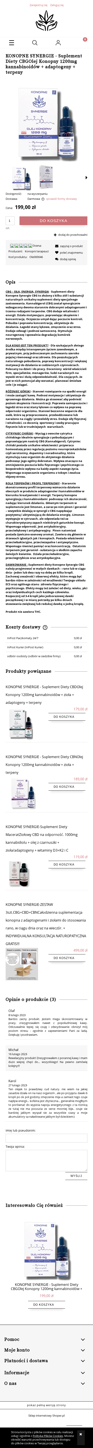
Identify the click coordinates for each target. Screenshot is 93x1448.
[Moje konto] (58, 43)
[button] (11, 42)
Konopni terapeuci (37, 251)
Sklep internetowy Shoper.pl (46, 1415)
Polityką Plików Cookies (48, 1436)
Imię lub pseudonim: (21, 1130)
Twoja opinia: (15, 1146)
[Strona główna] (46, 20)
